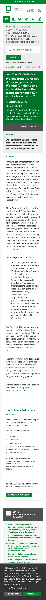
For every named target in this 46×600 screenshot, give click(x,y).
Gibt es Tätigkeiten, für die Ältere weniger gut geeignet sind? (22, 561)
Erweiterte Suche (15, 67)
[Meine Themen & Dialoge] (33, 19)
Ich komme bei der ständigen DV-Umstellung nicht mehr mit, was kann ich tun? (24, 537)
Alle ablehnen (13, 594)
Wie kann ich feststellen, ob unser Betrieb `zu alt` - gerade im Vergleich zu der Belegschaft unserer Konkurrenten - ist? (24, 547)
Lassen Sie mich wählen (15, 588)
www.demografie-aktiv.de (17, 390)
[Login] (39, 19)
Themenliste (31, 67)
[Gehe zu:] (6, 19)
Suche (13, 57)
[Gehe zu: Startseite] (18, 9)
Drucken (34, 127)
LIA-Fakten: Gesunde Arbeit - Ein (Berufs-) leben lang (21, 367)
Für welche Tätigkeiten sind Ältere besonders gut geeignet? (22, 555)
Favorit (25, 127)
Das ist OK (32, 594)
